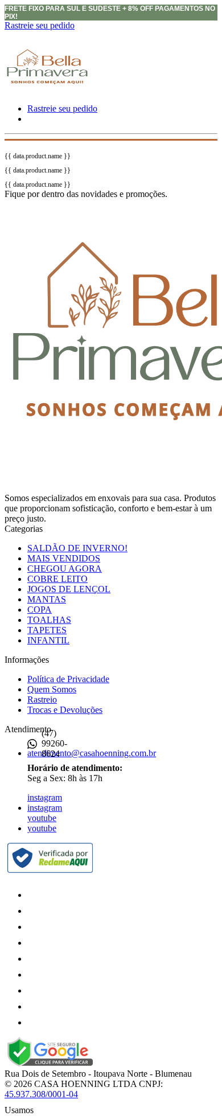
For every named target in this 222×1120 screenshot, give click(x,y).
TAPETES (47, 630)
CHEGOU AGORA (64, 568)
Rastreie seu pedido (40, 25)
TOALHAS (49, 620)
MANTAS (46, 599)
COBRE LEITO (57, 579)
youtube (41, 818)
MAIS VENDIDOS (63, 558)
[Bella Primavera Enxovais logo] (47, 95)
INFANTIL (48, 640)
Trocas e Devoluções (64, 710)
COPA (39, 609)
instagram (44, 797)
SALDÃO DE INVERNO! (77, 548)
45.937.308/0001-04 (41, 1094)
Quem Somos (51, 689)
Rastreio (42, 699)
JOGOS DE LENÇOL (68, 589)
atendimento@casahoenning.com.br (91, 753)
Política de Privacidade (68, 679)
